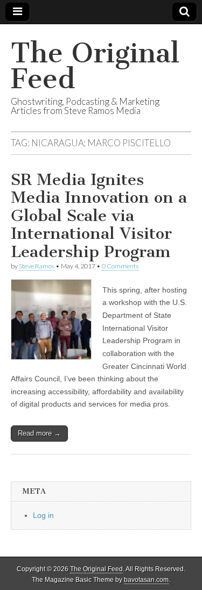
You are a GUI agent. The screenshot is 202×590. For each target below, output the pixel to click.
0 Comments (120, 266)
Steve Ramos (36, 266)
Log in (43, 515)
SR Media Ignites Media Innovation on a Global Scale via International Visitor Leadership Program (99, 215)
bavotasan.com (146, 580)
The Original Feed (95, 66)
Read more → (39, 433)
